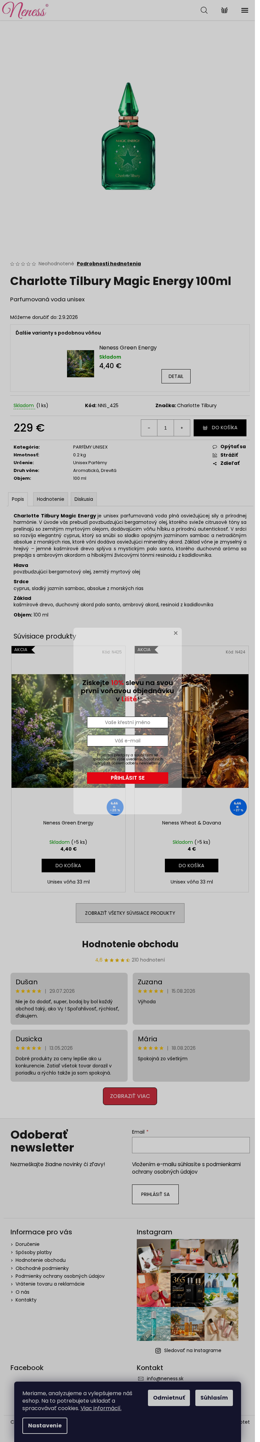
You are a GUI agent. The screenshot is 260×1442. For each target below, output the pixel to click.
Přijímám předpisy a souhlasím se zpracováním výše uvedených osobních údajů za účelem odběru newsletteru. (127, 759)
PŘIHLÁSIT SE (128, 778)
